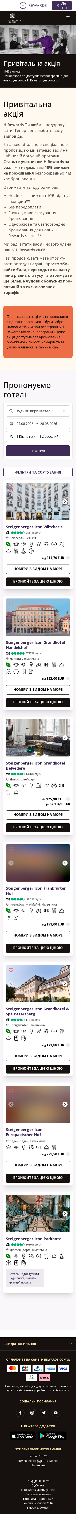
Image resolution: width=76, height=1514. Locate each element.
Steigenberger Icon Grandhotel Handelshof (35, 645)
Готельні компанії (38, 1494)
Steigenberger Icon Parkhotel (34, 1238)
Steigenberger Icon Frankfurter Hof (36, 891)
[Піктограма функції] (8, 545)
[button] (11, 488)
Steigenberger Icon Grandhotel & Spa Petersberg (37, 1011)
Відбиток (38, 1485)
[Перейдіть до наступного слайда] (65, 501)
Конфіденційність (38, 1481)
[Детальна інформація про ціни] (68, 558)
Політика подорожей (38, 1499)
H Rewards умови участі (38, 1490)
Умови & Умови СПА (38, 1503)
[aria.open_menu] (68, 18)
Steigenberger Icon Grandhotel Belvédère (35, 765)
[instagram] (32, 1413)
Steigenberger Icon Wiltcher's (34, 526)
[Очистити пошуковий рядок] (64, 411)
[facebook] (20, 1413)
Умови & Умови (38, 1508)
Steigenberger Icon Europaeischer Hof (24, 1132)
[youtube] (56, 1413)
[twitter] (44, 1413)
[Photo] (38, 617)
